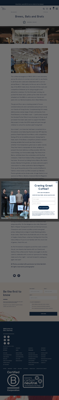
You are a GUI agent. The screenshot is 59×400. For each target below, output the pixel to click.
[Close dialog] (56, 182)
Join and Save (43, 208)
